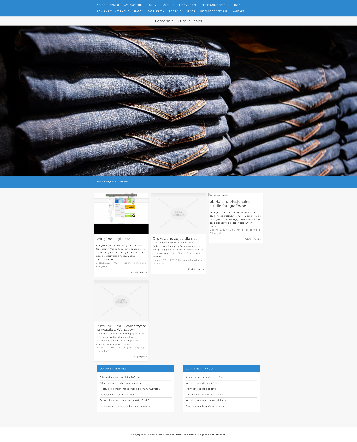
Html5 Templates (186, 434)
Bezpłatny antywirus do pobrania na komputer (125, 406)
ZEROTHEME (219, 434)
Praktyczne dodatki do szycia (201, 389)
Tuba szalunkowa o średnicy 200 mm (120, 377)
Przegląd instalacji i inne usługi (117, 394)
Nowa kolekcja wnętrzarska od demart (206, 400)
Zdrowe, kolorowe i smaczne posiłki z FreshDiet (126, 400)
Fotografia (124, 181)
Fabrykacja (110, 181)
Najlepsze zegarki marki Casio (201, 383)
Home (98, 181)
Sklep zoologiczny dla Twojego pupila (120, 383)
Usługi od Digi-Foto (113, 239)
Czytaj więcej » (139, 272)
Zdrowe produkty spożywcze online (205, 406)
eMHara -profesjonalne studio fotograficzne (230, 204)
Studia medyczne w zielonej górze (204, 377)
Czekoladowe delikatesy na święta (204, 394)
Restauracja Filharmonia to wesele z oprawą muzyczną (130, 389)
